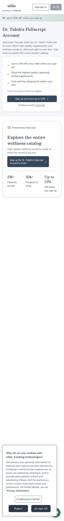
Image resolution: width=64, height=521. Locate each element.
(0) (57, 7)
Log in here (40, 105)
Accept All (41, 508)
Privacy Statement (18, 490)
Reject (18, 508)
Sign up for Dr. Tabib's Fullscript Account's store (26, 161)
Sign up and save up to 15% (30, 98)
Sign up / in (41, 7)
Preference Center (28, 499)
